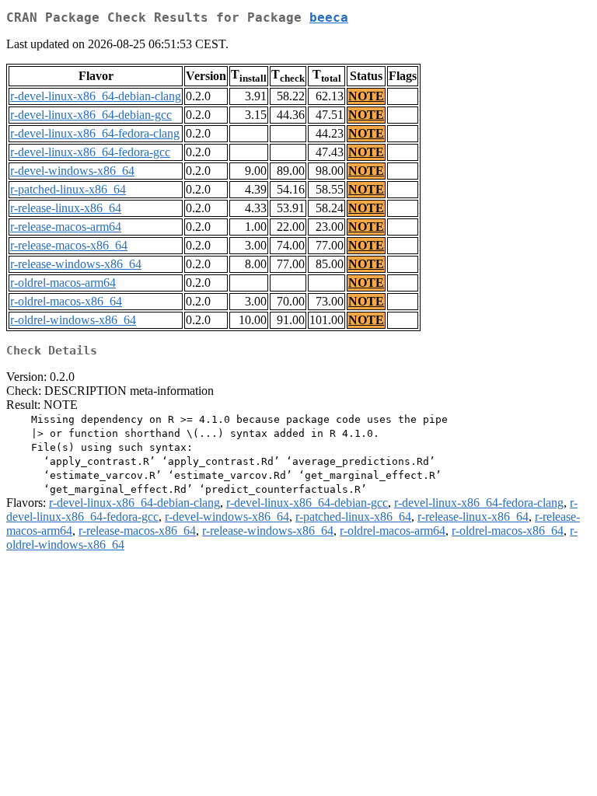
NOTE (366, 96)
